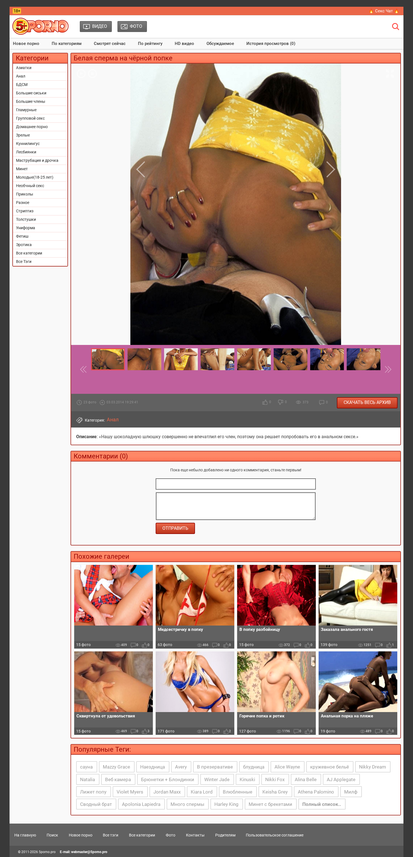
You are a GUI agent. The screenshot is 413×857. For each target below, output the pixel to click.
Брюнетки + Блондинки (167, 779)
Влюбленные (237, 792)
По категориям (66, 43)
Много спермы (187, 804)
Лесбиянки (26, 152)
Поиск (52, 835)
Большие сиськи (31, 93)
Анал (20, 76)
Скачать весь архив (367, 402)
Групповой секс (30, 118)
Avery (181, 767)
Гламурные (26, 110)
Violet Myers (130, 792)
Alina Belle (306, 779)
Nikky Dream (372, 767)
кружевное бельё (329, 767)
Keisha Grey (275, 792)
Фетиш (22, 236)
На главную (25, 835)
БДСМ (22, 84)
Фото (170, 835)
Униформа (25, 228)
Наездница (152, 767)
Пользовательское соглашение (274, 835)
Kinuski (247, 779)
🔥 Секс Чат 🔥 (384, 10)
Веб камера (118, 779)
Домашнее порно (32, 126)
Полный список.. (321, 804)
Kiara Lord (202, 792)
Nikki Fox (275, 779)
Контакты (195, 835)
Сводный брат (96, 804)
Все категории (29, 253)
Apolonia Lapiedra (141, 804)
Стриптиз (24, 211)
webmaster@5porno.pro (89, 852)
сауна (86, 767)
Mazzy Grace (116, 767)
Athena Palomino (316, 792)
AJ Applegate (341, 779)
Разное (22, 202)
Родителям (225, 835)
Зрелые (23, 135)
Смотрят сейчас (110, 43)
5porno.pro (47, 852)
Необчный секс (30, 185)
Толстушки (26, 219)
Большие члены (30, 101)
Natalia (87, 779)
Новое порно (26, 43)
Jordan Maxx (167, 792)
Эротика (24, 244)
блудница (253, 767)
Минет (22, 169)
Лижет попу (93, 792)
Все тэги (110, 835)
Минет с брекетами (270, 804)
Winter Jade (217, 779)
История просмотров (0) (270, 43)
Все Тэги (23, 261)
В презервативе (215, 767)
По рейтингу (150, 43)
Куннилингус (28, 143)
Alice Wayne (287, 767)
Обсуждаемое (220, 43)
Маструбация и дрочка (37, 160)
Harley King (226, 804)
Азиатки (23, 67)
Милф (350, 792)
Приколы (24, 194)
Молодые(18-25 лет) (34, 177)
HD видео (184, 43)
